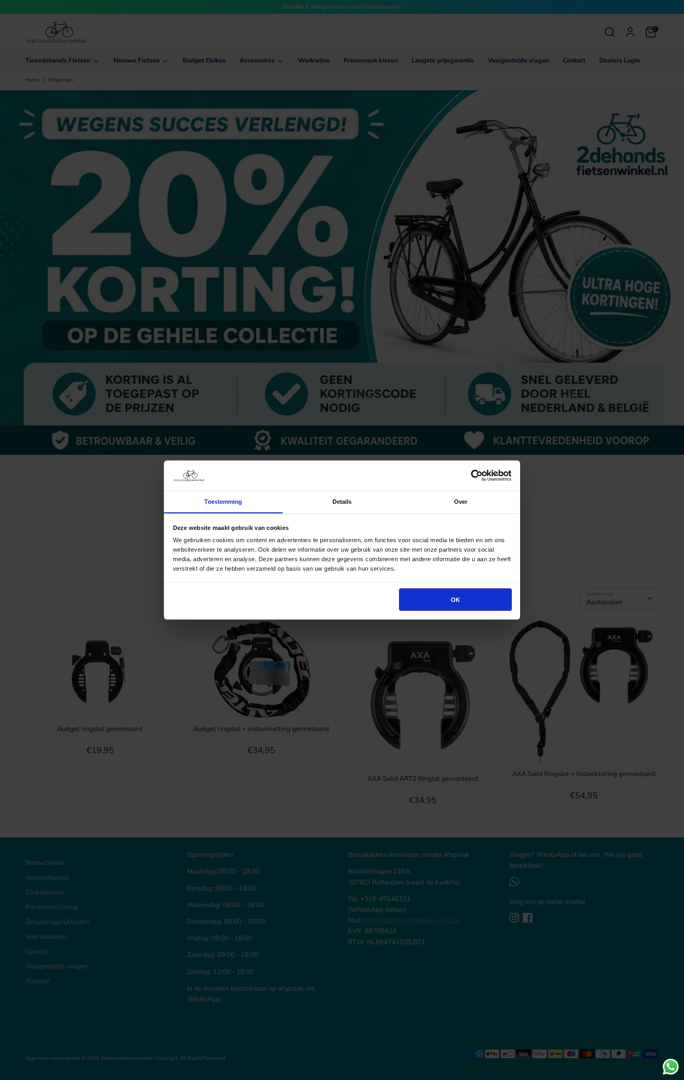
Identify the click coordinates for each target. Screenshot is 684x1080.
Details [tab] (342, 501)
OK (455, 599)
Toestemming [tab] (223, 501)
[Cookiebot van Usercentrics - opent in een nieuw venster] (476, 476)
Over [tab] (460, 501)
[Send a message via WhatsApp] (670, 1066)
